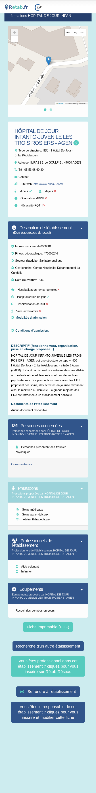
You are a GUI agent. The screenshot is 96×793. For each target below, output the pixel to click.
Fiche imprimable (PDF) (48, 627)
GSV (68, 32)
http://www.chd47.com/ (48, 184)
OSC (82, 32)
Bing (75, 32)
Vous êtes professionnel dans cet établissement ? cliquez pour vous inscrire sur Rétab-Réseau (48, 666)
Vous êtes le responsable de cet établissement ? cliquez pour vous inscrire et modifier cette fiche (48, 712)
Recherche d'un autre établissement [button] (48, 646)
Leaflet (60, 103)
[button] (48, 60)
